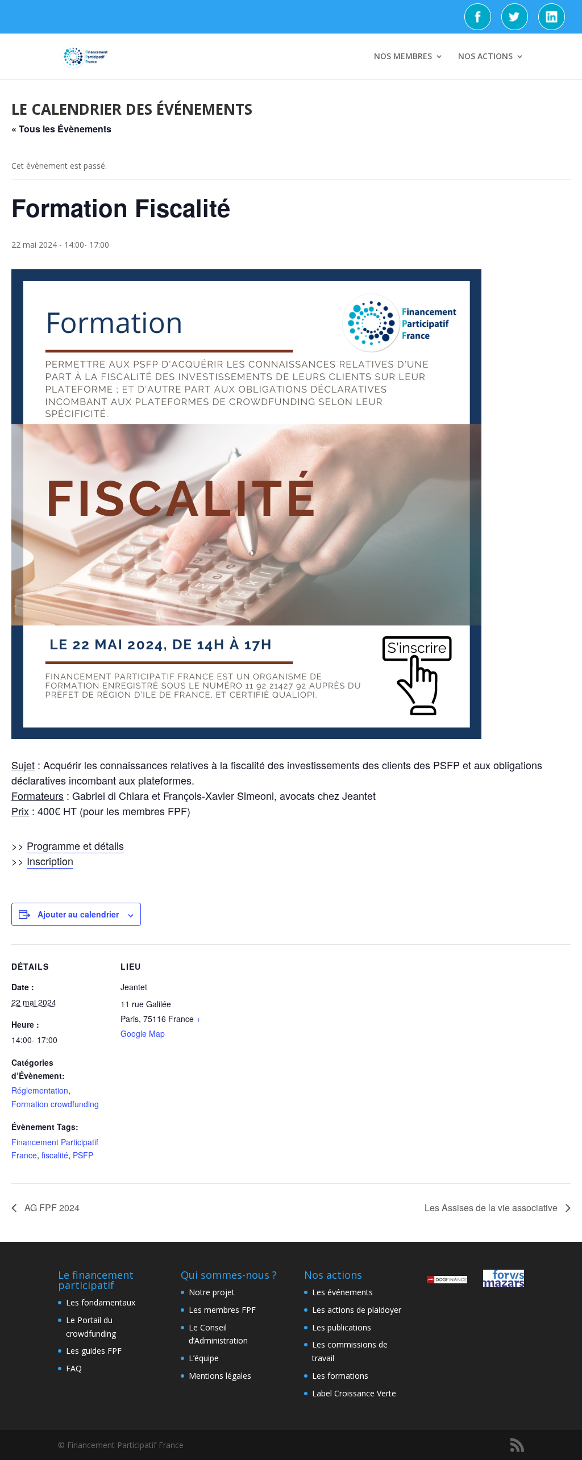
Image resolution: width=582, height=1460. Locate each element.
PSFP (83, 1155)
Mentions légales (220, 1375)
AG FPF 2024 (51, 1207)
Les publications (341, 1327)
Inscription (50, 860)
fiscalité (54, 1155)
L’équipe (204, 1358)
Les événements (342, 1292)
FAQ (74, 1368)
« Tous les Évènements (61, 128)
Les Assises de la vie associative (492, 1207)
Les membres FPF (222, 1309)
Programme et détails (75, 845)
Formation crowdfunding (55, 1103)
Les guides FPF (94, 1350)
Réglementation (39, 1090)
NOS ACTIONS (485, 56)
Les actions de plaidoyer (356, 1309)
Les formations (340, 1375)
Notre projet (212, 1292)
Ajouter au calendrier (78, 914)
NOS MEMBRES (403, 56)
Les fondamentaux (100, 1302)
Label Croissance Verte (354, 1393)
